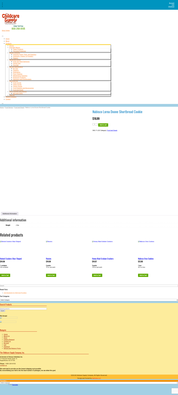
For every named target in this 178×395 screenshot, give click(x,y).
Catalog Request (9, 340)
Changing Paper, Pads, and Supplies (24, 55)
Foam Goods (17, 83)
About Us (7, 336)
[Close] (2, 103)
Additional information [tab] (10, 214)
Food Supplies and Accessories (23, 88)
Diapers (15, 58)
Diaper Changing (14, 53)
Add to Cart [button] (5, 275)
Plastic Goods (17, 86)
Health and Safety (15, 60)
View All (12, 95)
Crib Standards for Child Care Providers (15, 293)
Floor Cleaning (17, 74)
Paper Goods (17, 84)
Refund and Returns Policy (12, 348)
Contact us (3, 365)
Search (2, 310)
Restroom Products (19, 77)
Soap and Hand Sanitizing (21, 62)
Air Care (15, 69)
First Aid (15, 65)
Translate (15, 385)
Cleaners (16, 70)
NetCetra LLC (96, 378)
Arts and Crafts (18, 93)
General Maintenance (16, 67)
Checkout (171, 7)
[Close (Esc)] (176, 2)
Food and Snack (18, 90)
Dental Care (16, 63)
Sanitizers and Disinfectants (22, 79)
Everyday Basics (14, 47)
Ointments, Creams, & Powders (23, 56)
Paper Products (18, 49)
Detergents (16, 72)
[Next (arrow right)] (175, 197)
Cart (173, 5)
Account (6, 343)
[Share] (172, 2)
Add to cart (103, 125)
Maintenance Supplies (20, 76)
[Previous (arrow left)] (3, 197)
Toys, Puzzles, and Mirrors (18, 92)
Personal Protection (19, 51)
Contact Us (7, 341)
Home (2, 107)
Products (8, 43)
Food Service (13, 81)
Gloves (11, 46)
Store (5, 338)
